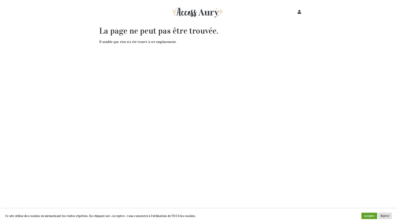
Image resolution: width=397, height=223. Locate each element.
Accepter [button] (369, 216)
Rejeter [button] (385, 216)
